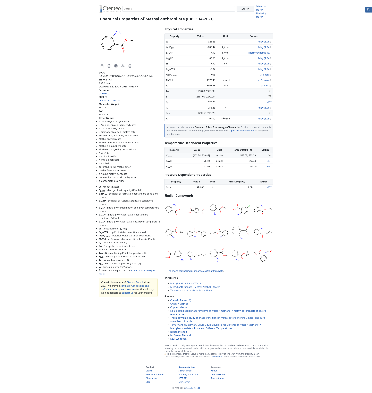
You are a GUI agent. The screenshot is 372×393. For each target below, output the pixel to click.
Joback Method (178, 331)
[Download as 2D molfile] (123, 66)
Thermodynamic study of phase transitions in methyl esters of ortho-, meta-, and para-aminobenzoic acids (260, 52)
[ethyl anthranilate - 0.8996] (174, 210)
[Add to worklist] (102, 66)
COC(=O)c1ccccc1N (109, 100)
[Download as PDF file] (109, 66)
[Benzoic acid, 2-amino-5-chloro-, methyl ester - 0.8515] (241, 210)
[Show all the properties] (270, 91)
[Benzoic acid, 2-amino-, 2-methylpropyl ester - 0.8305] (263, 233)
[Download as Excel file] (116, 66)
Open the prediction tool (241, 130)
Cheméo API (216, 356)
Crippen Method (179, 303)
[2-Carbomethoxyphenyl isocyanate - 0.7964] (263, 256)
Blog (148, 381)
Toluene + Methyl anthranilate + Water (191, 290)
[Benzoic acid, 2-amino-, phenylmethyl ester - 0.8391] (197, 233)
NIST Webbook (178, 338)
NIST (269, 102)
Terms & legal (218, 378)
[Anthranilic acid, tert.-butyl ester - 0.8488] (174, 233)
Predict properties (155, 374)
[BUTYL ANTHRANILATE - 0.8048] (197, 256)
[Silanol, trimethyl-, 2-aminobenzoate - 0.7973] (241, 256)
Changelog (151, 378)
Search (149, 370)
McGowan (263, 80)
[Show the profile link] (368, 10)
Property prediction (188, 374)
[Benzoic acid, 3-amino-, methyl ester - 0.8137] (174, 256)
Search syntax (185, 370)
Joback (265, 85)
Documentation (186, 367)
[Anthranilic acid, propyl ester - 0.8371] (219, 233)
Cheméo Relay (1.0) (180, 300)
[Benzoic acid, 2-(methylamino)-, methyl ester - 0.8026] (219, 256)
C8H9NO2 (104, 93)
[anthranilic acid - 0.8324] (241, 233)
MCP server (184, 381)
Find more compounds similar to (195, 271)
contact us (127, 292)
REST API (182, 378)
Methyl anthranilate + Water (185, 283)
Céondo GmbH (134, 282)
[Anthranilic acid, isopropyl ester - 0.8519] (219, 210)
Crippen (264, 74)
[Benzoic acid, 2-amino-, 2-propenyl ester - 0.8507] (263, 210)
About (214, 370)
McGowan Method (180, 335)
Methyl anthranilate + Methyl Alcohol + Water (195, 287)
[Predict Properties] (130, 66)
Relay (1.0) (263, 41)
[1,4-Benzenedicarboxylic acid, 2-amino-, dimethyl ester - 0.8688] (197, 210)
